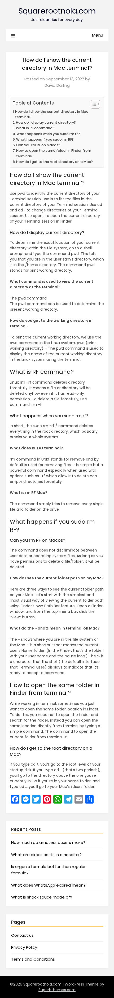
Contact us (22, 935)
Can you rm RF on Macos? (38, 145)
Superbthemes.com (57, 989)
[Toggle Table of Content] (93, 104)
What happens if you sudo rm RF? (45, 139)
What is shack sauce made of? (41, 897)
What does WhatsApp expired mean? (48, 885)
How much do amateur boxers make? (48, 842)
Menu (97, 35)
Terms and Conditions (33, 959)
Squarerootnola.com (57, 11)
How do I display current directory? (46, 122)
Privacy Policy (24, 947)
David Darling (57, 85)
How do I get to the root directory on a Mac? (54, 161)
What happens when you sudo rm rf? (48, 134)
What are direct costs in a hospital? (46, 854)
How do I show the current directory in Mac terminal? (51, 114)
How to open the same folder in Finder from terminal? (53, 153)
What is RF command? (35, 128)
